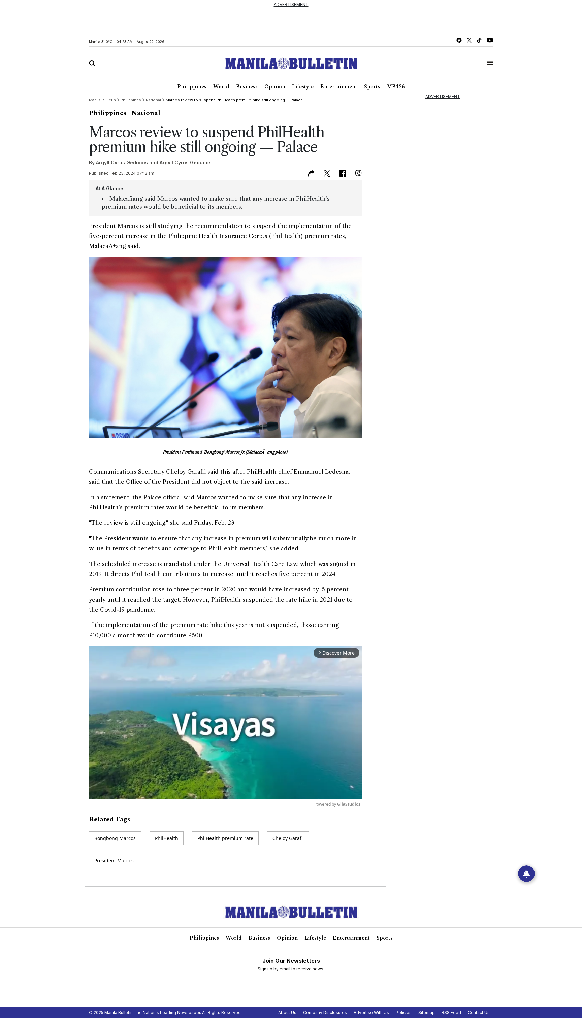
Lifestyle (303, 86)
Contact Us (479, 1012)
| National (144, 113)
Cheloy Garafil (288, 838)
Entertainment (338, 86)
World (221, 86)
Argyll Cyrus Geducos (122, 162)
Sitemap (426, 1012)
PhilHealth (166, 838)
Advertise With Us (371, 1012)
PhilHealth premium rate (225, 838)
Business (247, 86)
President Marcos (114, 860)
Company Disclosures (325, 1012)
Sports (372, 86)
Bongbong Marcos (115, 838)
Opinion (274, 86)
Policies (404, 1012)
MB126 (396, 86)
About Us (287, 1012)
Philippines (191, 86)
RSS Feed (451, 1012)
